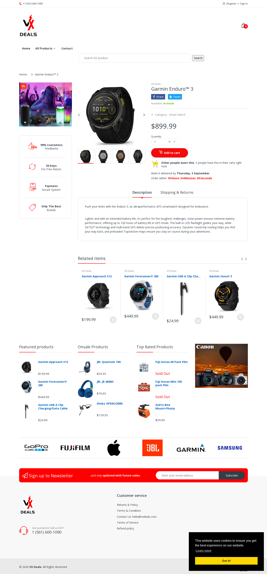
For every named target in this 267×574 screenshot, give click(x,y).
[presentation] (242, 259)
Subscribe (232, 475)
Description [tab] (142, 192)
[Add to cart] (113, 319)
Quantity (156, 136)
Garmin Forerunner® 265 (141, 276)
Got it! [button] (226, 560)
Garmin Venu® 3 (220, 276)
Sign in (244, 3)
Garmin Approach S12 (97, 276)
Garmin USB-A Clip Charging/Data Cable (184, 276)
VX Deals (156, 84)
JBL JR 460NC (105, 381)
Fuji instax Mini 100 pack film (168, 383)
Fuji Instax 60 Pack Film (171, 362)
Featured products (36, 346)
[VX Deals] (74, 25)
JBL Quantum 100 (109, 362)
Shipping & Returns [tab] (176, 192)
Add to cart (172, 153)
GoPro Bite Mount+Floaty (165, 406)
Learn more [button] (203, 550)
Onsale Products (93, 346)
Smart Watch (177, 114)
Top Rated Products (154, 346)
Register (231, 3)
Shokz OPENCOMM (110, 403)
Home (23, 74)
